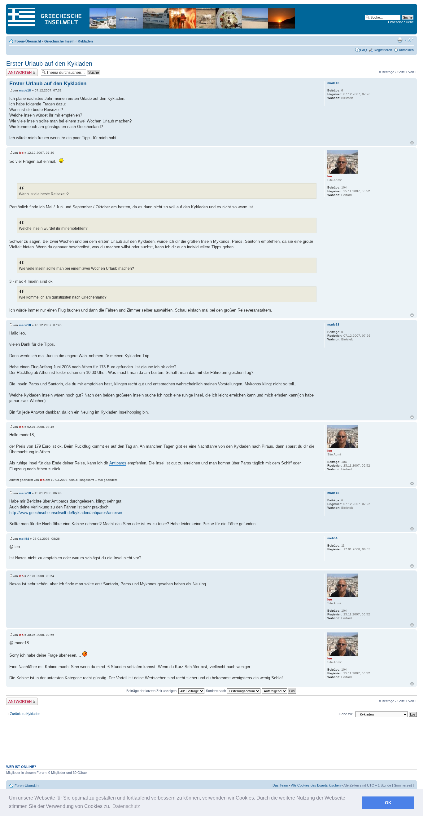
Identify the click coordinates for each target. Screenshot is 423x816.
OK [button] (388, 802)
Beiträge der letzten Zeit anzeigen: (152, 691)
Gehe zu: (346, 714)
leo (21, 152)
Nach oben (412, 142)
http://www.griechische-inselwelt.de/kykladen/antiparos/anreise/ (65, 512)
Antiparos (117, 463)
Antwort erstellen (18, 70)
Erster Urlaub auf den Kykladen (49, 63)
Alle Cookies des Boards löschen (316, 785)
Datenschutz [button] (126, 806)
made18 (25, 90)
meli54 (24, 538)
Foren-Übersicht (28, 41)
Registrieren (383, 50)
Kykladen (85, 41)
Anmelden (406, 50)
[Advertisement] (211, 744)
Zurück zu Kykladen (25, 714)
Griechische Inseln (59, 41)
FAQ (363, 50)
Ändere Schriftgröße (409, 40)
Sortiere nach (216, 691)
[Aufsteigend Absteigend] (279, 691)
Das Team (280, 785)
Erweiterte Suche (401, 22)
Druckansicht (399, 40)
